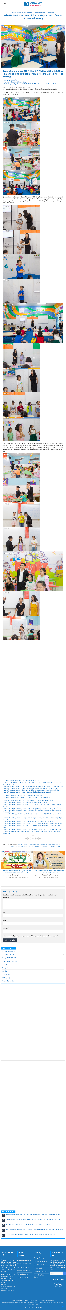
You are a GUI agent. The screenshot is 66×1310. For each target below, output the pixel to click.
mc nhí (11, 846)
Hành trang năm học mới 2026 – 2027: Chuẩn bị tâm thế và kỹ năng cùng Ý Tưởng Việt (33, 1214)
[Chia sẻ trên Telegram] (39, 838)
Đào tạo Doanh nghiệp (9, 951)
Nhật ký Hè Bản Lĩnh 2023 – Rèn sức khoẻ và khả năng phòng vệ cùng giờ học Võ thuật (31, 788)
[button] (4, 4)
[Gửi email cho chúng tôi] (62, 1279)
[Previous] (1, 868)
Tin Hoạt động (6, 974)
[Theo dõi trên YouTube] (60, 1285)
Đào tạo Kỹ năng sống (8, 954)
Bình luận (6, 897)
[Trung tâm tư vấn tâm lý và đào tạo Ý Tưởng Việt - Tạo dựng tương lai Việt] (33, 3)
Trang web (6, 928)
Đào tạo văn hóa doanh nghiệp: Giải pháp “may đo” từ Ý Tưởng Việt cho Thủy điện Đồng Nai (34, 1229)
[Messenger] (63, 1307)
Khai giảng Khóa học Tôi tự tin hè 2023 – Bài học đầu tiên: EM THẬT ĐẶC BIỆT (28, 797)
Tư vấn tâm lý (6, 964)
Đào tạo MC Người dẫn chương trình (44, 12)
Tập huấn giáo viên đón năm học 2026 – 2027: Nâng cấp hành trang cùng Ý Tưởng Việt (33, 1219)
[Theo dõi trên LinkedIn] (56, 1285)
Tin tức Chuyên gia (8, 981)
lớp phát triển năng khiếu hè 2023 (43, 846)
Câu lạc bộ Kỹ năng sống (28, 12)
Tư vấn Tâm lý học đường (9, 961)
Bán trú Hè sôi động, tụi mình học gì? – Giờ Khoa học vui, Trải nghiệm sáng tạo (28, 821)
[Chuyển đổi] (63, 955)
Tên (4, 912)
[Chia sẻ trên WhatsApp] (26, 838)
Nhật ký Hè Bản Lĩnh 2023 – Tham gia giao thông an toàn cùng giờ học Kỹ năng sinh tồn (31, 790)
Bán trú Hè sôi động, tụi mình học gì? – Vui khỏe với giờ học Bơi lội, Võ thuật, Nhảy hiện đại (32, 829)
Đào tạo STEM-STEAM (9, 958)
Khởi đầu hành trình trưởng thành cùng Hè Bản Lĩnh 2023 (22, 780)
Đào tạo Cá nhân (7, 968)
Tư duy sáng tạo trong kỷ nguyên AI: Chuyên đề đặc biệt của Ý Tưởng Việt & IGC (31, 1234)
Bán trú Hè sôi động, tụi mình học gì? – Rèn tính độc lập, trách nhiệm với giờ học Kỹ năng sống (33, 823)
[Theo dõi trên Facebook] (54, 1279)
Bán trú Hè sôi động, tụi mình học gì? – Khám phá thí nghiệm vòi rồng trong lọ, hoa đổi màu (32, 808)
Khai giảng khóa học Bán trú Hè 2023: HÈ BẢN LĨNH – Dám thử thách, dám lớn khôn (30, 84)
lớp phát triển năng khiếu (19, 846)
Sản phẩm (5, 971)
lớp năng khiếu (31, 846)
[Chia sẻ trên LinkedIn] (36, 838)
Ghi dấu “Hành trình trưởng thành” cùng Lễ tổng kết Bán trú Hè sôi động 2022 (28, 800)
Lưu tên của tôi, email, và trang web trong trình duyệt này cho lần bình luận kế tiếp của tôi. (32, 936)
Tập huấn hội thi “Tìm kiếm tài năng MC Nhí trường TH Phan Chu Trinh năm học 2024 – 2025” (28, 871)
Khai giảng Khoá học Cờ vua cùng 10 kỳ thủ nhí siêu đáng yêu (23, 795)
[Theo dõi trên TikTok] (58, 1279)
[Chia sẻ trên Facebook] (29, 838)
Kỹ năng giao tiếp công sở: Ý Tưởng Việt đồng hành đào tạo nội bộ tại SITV (29, 1224)
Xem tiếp (28, 880)
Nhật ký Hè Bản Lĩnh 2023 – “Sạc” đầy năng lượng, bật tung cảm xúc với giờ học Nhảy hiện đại (33, 786)
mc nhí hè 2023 (57, 846)
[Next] (64, 868)
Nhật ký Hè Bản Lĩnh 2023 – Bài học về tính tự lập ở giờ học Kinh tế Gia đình (27, 792)
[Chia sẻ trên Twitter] (33, 838)
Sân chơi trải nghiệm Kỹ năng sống (15, 82)
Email (5, 920)
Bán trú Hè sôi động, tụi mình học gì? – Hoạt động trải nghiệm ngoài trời (26, 802)
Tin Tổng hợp (6, 978)
